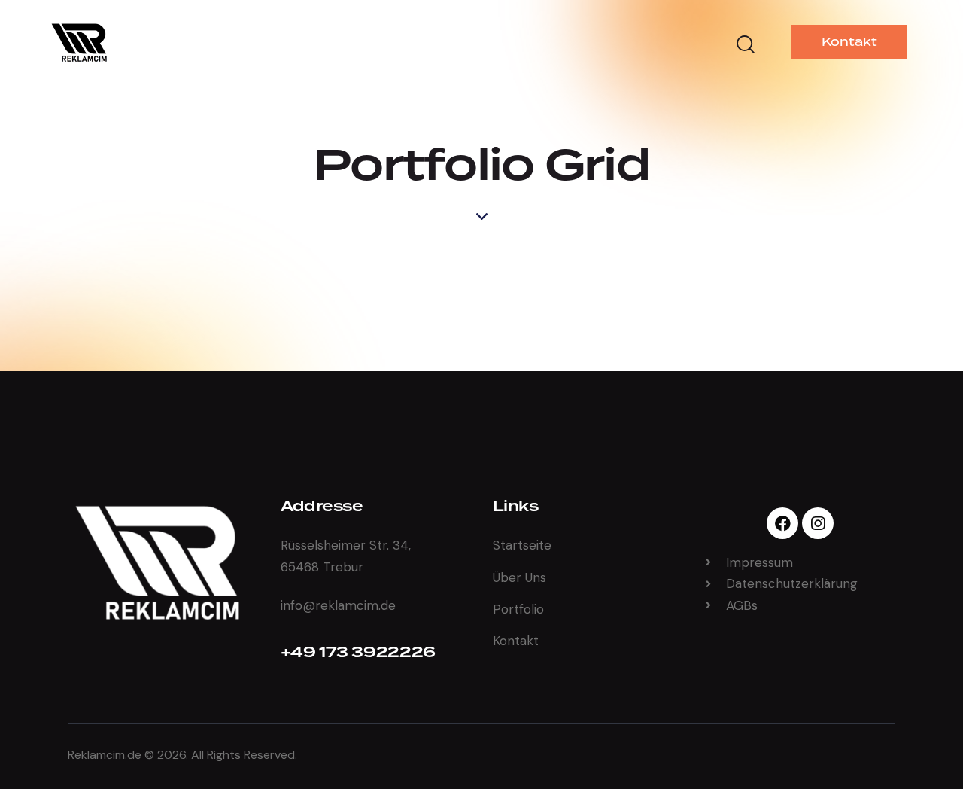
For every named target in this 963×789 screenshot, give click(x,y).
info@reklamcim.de (338, 605)
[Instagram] (818, 523)
